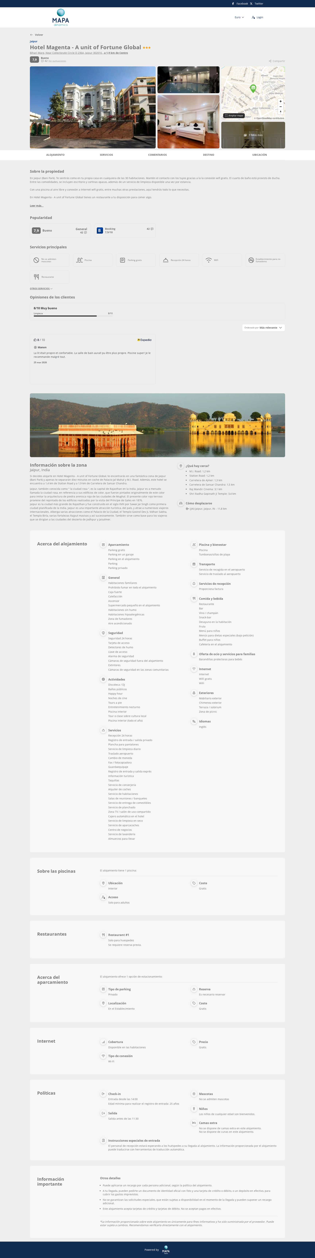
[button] (253, 88)
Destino (208, 154)
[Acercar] (280, 101)
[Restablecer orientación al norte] (280, 112)
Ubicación (259, 154)
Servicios (106, 154)
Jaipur (33, 41)
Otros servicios (40, 289)
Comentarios (157, 154)
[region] (253, 93)
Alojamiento (55, 154)
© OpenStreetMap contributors (269, 118)
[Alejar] (280, 106)
